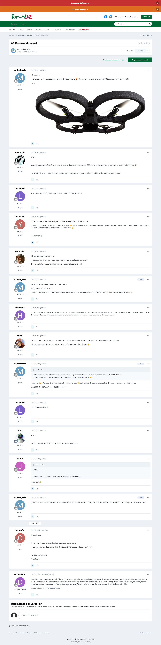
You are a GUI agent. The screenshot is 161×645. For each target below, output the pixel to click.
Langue (69, 639)
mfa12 (20, 430)
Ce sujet (141, 24)
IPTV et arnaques (79, 9)
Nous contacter (80, 639)
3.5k (21, 270)
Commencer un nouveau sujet (113, 60)
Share (130, 51)
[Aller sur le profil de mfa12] (20, 438)
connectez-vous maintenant (82, 607)
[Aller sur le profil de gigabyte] (20, 259)
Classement (57, 29)
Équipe (29, 29)
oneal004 (20, 530)
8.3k (21, 171)
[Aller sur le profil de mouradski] (20, 160)
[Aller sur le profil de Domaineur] (20, 582)
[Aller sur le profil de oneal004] (20, 538)
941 (20, 478)
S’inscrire (146, 17)
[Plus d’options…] (148, 70)
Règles (21, 29)
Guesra (34, 52)
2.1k (20, 355)
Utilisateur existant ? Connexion (126, 17)
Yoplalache (19, 216)
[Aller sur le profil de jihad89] (20, 466)
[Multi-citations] (32, 143)
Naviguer (14, 24)
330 (20, 235)
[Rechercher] (149, 24)
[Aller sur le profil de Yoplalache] (20, 224)
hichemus (20, 307)
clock (19, 335)
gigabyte (19, 251)
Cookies (91, 639)
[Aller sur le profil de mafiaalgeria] (13, 50)
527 (20, 327)
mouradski (20, 152)
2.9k (21, 449)
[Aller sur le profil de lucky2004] (20, 196)
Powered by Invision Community (80, 642)
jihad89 (19, 459)
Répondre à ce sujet (140, 60)
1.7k (20, 207)
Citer (37, 143)
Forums (12, 29)
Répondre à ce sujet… (31, 615)
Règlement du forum (79, 3)
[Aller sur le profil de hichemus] (20, 315)
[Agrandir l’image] (76, 79)
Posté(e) (38, 70)
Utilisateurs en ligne (42, 29)
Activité (23, 24)
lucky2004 (19, 188)
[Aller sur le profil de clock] (20, 343)
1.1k (21, 89)
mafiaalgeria (25, 49)
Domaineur (19, 574)
